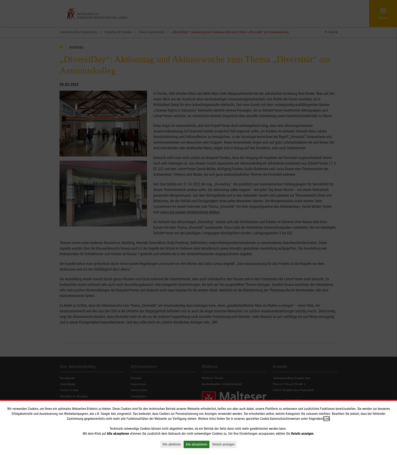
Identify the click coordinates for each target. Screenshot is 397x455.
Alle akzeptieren (196, 444)
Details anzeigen (223, 444)
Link (326, 419)
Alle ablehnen (171, 444)
